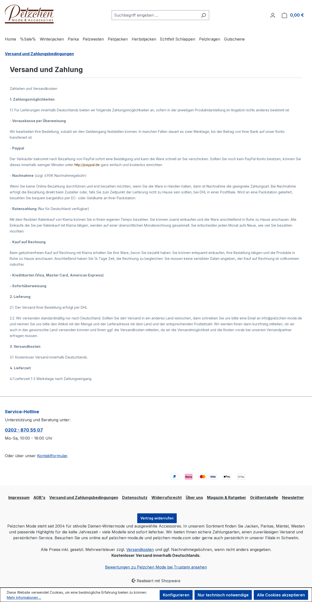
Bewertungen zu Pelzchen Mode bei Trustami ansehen (156, 567)
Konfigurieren (176, 594)
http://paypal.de (87, 165)
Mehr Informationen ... (24, 597)
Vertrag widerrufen (157, 518)
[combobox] (155, 15)
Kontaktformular (52, 455)
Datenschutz (134, 497)
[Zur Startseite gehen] (29, 14)
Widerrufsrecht (166, 497)
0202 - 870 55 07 (24, 430)
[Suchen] (203, 15)
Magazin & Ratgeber (226, 497)
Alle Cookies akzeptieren (281, 594)
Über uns (194, 497)
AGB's (39, 497)
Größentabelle (264, 497)
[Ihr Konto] (273, 15)
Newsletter (293, 497)
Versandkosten (140, 549)
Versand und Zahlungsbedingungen (83, 497)
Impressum (18, 497)
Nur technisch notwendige (223, 594)
